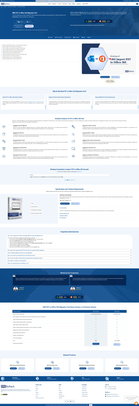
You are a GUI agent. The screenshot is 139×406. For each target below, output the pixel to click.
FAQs (60, 388)
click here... (79, 171)
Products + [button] (54, 3)
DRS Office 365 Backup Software (87, 365)
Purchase (117, 344)
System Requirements (64, 213)
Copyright (60, 392)
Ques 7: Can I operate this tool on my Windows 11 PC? (18, 263)
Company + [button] (79, 3)
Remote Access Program (40, 397)
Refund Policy (84, 390)
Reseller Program (85, 396)
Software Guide (34, 206)
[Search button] (137, 4)
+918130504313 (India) (127, 0)
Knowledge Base (61, 396)
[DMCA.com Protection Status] (4, 394)
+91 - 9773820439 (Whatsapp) (111, 388)
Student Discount (85, 392)
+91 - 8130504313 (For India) (111, 386)
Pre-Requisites (63, 217)
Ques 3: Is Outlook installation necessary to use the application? (20, 252)
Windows (21, 21)
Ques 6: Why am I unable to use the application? (17, 260)
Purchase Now (30, 26)
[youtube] (71, 401)
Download (96, 343)
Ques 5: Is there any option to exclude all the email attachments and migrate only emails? (25, 258)
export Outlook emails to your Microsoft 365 (35, 101)
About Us (37, 394)
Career (37, 396)
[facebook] (65, 401)
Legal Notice (84, 386)
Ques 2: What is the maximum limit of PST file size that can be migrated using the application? (26, 250)
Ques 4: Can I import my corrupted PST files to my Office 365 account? (21, 255)
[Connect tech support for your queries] (136, 403)
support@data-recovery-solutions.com (112, 396)
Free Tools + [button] (65, 3)
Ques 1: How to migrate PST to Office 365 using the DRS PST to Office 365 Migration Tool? (25, 235)
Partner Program (85, 394)
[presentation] (12, 291)
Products (60, 397)
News (36, 390)
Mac (29, 21)
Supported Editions (64, 215)
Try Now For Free (19, 26)
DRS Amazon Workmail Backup (17, 365)
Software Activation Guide (36, 213)
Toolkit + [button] (73, 3)
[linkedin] (68, 401)
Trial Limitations (63, 207)
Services (84, 3)
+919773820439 (135, 0)
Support (37, 388)
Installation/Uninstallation (36, 210)
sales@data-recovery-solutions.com (112, 394)
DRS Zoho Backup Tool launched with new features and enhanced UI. (42, 0)
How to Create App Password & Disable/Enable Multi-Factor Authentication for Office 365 (87, 25)
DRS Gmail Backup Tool (121, 365)
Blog (70, 3)
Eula (32, 203)
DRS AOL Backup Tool (52, 365)
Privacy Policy (84, 388)
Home (49, 3)
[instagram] (73, 401)
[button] (36, 177)
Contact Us (60, 394)
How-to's (60, 390)
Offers (60, 3)
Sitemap (37, 392)
